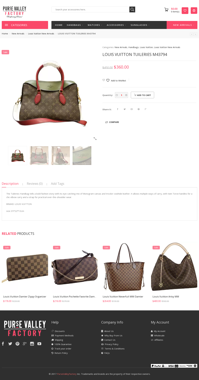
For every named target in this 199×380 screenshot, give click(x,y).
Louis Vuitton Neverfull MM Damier (123, 296)
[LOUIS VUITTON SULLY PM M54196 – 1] (191, 34)
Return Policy (61, 352)
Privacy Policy (111, 344)
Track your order (62, 348)
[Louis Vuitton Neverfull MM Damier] (124, 267)
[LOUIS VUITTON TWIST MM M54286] (195, 34)
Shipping (59, 339)
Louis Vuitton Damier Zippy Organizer (24, 296)
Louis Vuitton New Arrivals (41, 33)
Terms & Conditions (115, 348)
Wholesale (159, 335)
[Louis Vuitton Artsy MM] (174, 267)
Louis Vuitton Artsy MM (166, 296)
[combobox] (93, 9)
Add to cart (144, 95)
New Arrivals (182, 24)
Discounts (60, 331)
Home (59, 24)
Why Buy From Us (113, 335)
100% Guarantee (63, 344)
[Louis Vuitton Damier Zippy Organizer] (25, 267)
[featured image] (50, 94)
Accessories (115, 24)
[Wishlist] (185, 10)
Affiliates (158, 339)
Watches (94, 24)
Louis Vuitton (146, 47)
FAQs (107, 352)
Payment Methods (64, 335)
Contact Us (109, 339)
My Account (159, 331)
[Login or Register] (194, 10)
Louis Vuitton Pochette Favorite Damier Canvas (79, 296)
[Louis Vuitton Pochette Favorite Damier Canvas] (75, 267)
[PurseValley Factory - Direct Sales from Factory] (15, 12)
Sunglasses (139, 24)
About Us (109, 331)
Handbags (74, 24)
